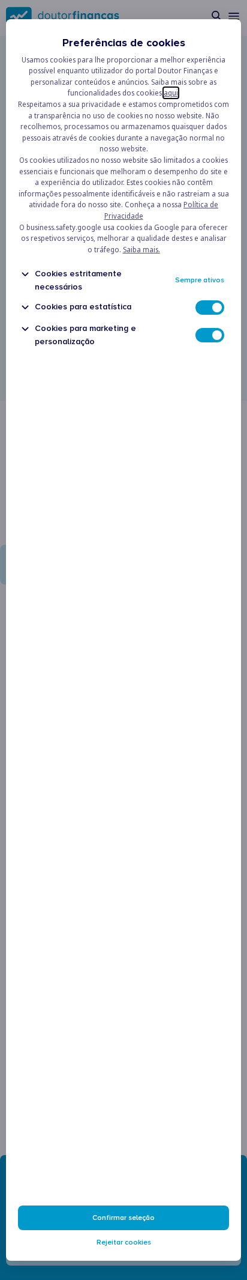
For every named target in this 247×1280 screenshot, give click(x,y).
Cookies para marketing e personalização (85, 334)
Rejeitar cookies (124, 1242)
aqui (171, 93)
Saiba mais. (141, 249)
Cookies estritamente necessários (78, 279)
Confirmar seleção (123, 1217)
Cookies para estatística (83, 307)
